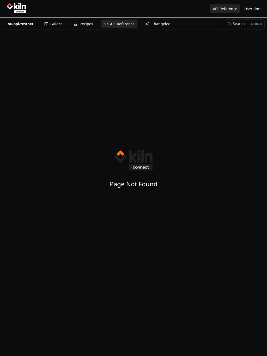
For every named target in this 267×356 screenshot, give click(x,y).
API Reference (225, 8)
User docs (253, 8)
